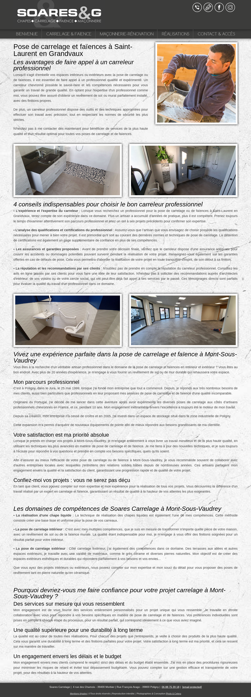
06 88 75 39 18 (170, 686)
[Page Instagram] (230, 11)
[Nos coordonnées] (197, 11)
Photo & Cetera (173, 693)
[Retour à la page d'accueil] (59, 25)
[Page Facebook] (219, 11)
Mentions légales (78, 693)
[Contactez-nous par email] (208, 11)
